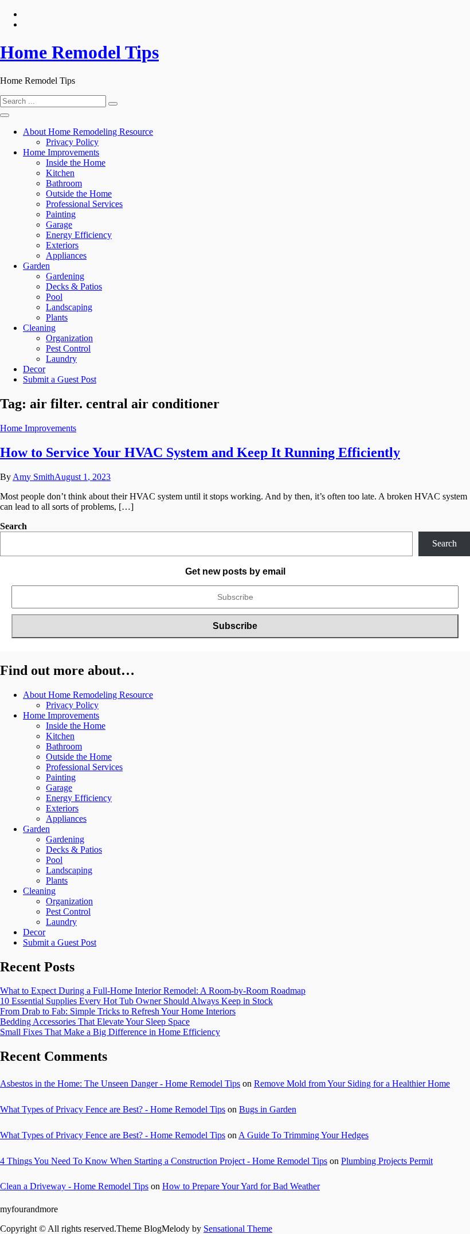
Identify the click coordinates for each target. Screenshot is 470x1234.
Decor (34, 369)
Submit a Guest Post (59, 379)
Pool (54, 297)
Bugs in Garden (267, 1109)
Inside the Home (75, 162)
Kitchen (60, 173)
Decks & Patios (74, 286)
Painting (61, 214)
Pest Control (68, 348)
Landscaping (69, 307)
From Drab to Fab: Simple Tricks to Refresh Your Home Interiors (118, 1011)
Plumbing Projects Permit (387, 1161)
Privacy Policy (72, 142)
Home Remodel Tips (79, 52)
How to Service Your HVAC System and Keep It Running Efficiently (200, 452)
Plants (57, 317)
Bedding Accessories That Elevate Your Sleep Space (95, 1021)
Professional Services (84, 204)
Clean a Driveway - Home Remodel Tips (74, 1186)
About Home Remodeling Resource (88, 131)
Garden (36, 266)
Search (13, 526)
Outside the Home (79, 193)
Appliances (66, 255)
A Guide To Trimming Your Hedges (303, 1135)
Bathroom (64, 183)
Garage (59, 224)
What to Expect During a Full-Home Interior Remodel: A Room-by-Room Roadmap (153, 990)
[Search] (112, 104)
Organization (69, 338)
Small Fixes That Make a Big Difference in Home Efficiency (110, 1032)
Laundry (61, 359)
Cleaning (39, 328)
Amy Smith (33, 477)
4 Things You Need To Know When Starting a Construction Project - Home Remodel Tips (163, 1161)
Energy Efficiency (79, 235)
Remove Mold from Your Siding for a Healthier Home (352, 1083)
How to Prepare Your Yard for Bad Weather (241, 1186)
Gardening (65, 276)
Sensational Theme (237, 1228)
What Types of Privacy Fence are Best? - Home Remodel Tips (112, 1109)
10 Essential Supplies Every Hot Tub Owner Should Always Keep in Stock (136, 1001)
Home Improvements (61, 152)
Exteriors (62, 245)
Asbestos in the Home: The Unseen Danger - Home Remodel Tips (120, 1083)
